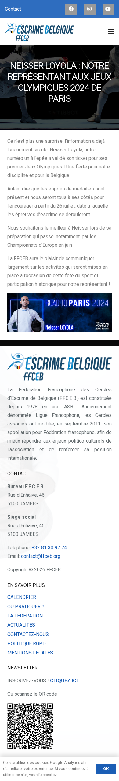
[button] (111, 32)
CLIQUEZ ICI (64, 680)
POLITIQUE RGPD (26, 644)
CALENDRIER (21, 597)
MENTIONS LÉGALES (30, 653)
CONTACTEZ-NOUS (28, 634)
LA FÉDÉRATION (25, 616)
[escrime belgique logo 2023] (39, 32)
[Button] (71, 9)
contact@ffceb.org (40, 556)
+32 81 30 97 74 (49, 548)
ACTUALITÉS (21, 625)
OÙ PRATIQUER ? (25, 607)
